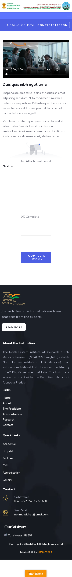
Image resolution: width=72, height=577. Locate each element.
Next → (8, 166)
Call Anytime (21, 497)
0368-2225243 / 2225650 (30, 501)
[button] (69, 15)
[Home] (11, 6)
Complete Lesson (52, 25)
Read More (14, 327)
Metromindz (45, 551)
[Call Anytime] (5, 498)
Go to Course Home (20, 25)
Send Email (20, 510)
